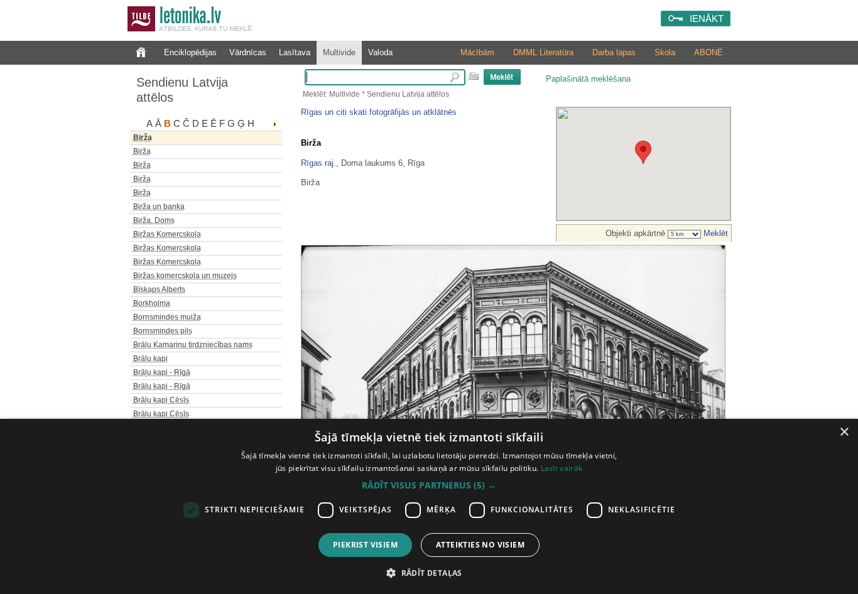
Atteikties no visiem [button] (480, 544)
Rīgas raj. (318, 163)
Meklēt (714, 233)
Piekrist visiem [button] (365, 544)
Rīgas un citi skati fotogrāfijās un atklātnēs (379, 112)
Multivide (339, 52)
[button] (429, 485)
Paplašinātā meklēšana (588, 79)
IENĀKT (707, 18)
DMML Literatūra (543, 52)
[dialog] (429, 506)
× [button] (844, 432)
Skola (664, 52)
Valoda (380, 52)
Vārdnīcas (247, 52)
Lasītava (294, 52)
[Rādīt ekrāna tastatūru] (473, 76)
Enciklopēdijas (190, 52)
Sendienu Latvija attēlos (182, 89)
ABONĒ (708, 52)
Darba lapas (614, 52)
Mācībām (477, 52)
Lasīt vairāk (562, 468)
